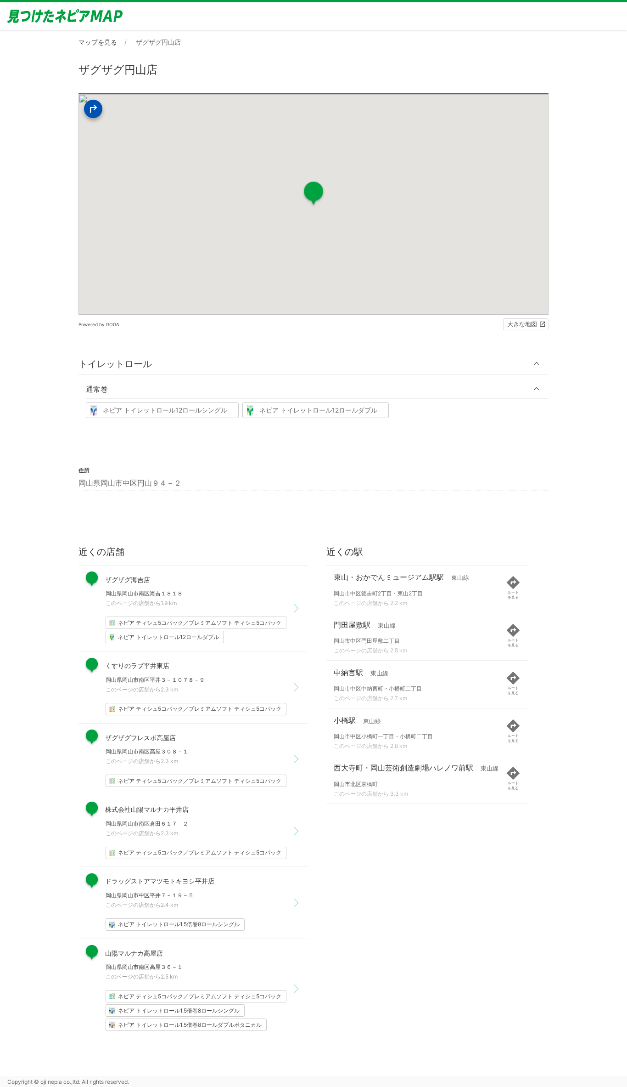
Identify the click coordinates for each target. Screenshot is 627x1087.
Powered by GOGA (98, 324)
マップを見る (97, 42)
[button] (313, 363)
